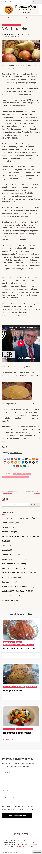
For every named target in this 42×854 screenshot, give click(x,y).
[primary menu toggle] (3, 9)
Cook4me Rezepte (9, 600)
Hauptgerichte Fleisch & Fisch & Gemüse (18, 536)
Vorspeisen (6, 527)
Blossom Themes (31, 844)
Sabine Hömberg (9, 34)
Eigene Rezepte (8, 523)
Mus (29, 473)
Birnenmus (5, 477)
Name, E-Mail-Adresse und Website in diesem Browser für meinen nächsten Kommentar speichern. (20, 808)
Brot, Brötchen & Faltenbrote (13, 564)
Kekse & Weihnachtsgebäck (13, 559)
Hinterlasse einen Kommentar (12, 36)
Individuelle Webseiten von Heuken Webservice (27, 842)
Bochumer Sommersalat (17, 732)
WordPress (20, 846)
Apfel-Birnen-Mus (15, 453)
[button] (40, 2)
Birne (13, 477)
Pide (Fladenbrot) (13, 690)
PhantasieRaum (27, 6)
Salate (4, 541)
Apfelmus (23, 473)
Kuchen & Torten (8, 555)
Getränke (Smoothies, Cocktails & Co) (17, 573)
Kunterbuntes (15, 25)
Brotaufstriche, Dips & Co (12, 568)
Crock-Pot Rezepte (9, 596)
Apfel (16, 473)
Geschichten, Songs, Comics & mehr (17, 518)
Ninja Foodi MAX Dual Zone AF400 (16, 591)
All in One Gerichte (9, 577)
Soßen (4, 546)
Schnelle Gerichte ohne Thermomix (16, 586)
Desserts (5, 25)
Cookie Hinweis (30, 846)
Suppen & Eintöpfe (9, 532)
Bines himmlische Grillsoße (19, 648)
